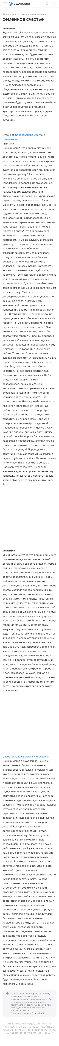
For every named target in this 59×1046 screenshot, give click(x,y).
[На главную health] (21, 3)
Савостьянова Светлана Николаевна (26, 756)
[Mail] (11, 3)
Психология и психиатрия (34, 14)
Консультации (9, 14)
